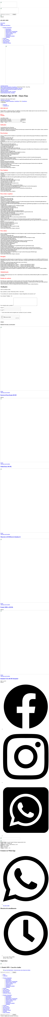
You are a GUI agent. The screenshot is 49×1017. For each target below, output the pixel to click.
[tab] (25, 104)
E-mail (2, 310)
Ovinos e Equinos (9, 33)
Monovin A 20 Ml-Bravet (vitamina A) (11, 537)
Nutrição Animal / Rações (11, 32)
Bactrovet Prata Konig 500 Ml (8, 395)
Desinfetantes (8, 29)
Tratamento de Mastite (10, 36)
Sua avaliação (4, 296)
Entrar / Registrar (6, 1012)
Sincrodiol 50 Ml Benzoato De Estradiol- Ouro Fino (11, 89)
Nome (2, 307)
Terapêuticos (14, 87)
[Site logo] (9, 7)
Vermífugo (8, 37)
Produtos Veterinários (7, 87)
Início (2, 87)
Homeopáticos (8, 30)
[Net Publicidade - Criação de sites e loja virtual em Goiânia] (24, 970)
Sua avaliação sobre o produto (7, 305)
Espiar (2, 391)
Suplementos (8, 34)
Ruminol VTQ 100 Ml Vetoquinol (9, 678)
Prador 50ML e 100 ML (7, 607)
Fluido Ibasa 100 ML (6, 466)
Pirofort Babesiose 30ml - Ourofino (8, 92)
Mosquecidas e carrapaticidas (11, 31)
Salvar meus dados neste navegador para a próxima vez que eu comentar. (16, 312)
